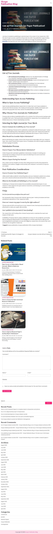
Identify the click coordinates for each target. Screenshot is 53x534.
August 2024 (4, 489)
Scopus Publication (8, 23)
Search (3, 401)
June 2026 (3, 450)
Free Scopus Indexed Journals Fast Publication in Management (15, 419)
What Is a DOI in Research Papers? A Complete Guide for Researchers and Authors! (20, 409)
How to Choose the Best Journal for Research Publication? (12, 300)
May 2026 (3, 452)
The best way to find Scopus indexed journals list (40, 427)
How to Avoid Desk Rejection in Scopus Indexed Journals (14, 414)
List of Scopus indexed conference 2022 (41, 425)
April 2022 (3, 508)
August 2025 (4, 462)
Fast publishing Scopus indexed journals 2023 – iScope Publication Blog (17, 430)
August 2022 (4, 501)
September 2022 (5, 499)
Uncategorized (4, 524)
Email (29, 373)
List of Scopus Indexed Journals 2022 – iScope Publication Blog (15, 425)
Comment (5, 354)
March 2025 (3, 474)
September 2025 (5, 460)
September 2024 (5, 486)
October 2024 (4, 484)
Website (4, 379)
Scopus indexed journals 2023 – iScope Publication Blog (14, 427)
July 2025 (3, 464)
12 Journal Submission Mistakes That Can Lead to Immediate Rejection (17, 416)
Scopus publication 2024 (24, 225)
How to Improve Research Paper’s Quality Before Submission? (12, 333)
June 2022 (3, 506)
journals (4, 41)
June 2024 (3, 494)
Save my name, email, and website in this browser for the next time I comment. (26, 386)
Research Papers (5, 519)
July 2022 (3, 504)
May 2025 (3, 469)
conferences (4, 514)
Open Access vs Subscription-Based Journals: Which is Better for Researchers (12, 266)
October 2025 (4, 457)
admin (5, 28)
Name (4, 373)
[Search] (51, 3)
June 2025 (3, 467)
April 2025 (3, 472)
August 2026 (4, 445)
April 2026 (3, 455)
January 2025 (4, 479)
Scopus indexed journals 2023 (42, 430)
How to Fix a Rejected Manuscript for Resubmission (13, 411)
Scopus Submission (37, 225)
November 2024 (5, 482)
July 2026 (3, 447)
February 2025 (4, 477)
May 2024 (3, 496)
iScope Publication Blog (9, 3)
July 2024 (3, 491)
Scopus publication (12, 225)
